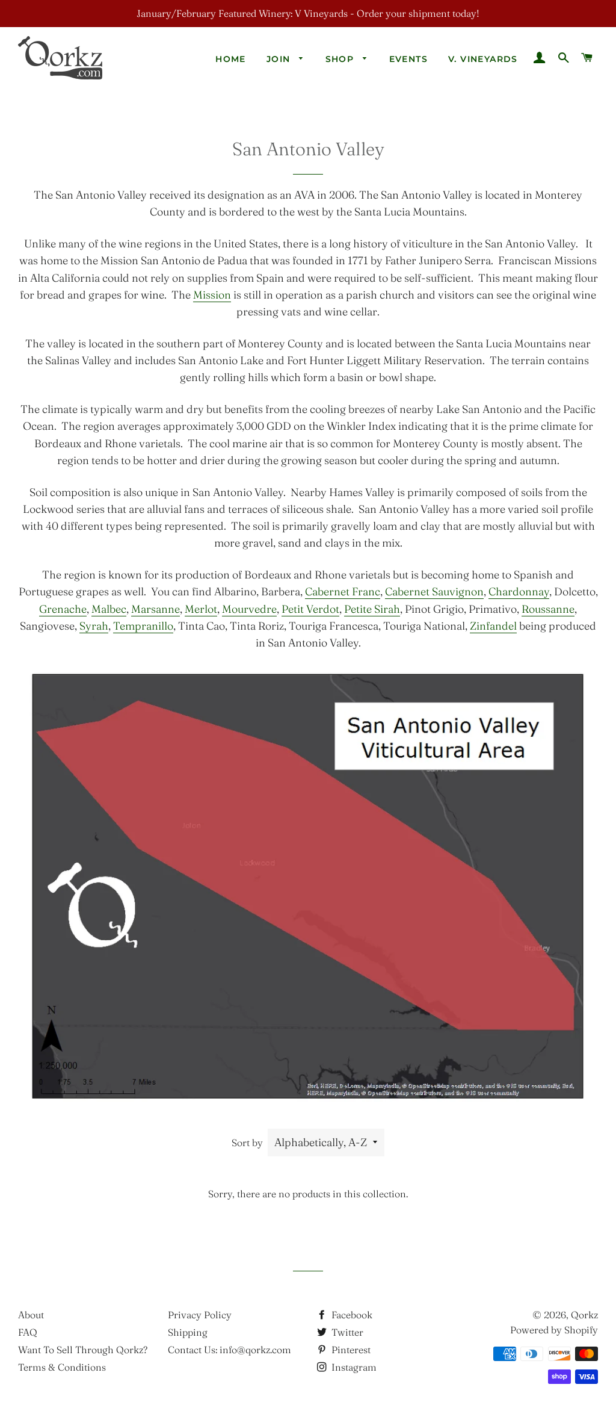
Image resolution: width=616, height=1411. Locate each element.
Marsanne (155, 609)
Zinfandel (493, 626)
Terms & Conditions (62, 1367)
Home (230, 59)
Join (280, 59)
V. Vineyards (483, 59)
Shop (341, 59)
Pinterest (350, 1350)
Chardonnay (518, 591)
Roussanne (548, 609)
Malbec (108, 609)
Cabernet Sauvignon (434, 591)
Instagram (353, 1367)
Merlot (201, 609)
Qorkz (584, 1315)
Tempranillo (143, 626)
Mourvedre (249, 609)
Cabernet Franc (342, 591)
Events (408, 59)
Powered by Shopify (554, 1330)
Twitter (346, 1332)
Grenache (63, 609)
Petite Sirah (372, 609)
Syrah (93, 626)
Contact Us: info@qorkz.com (229, 1350)
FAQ (27, 1332)
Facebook (350, 1315)
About (31, 1315)
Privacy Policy (200, 1315)
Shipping (188, 1332)
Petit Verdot (310, 609)
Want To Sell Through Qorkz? (82, 1350)
